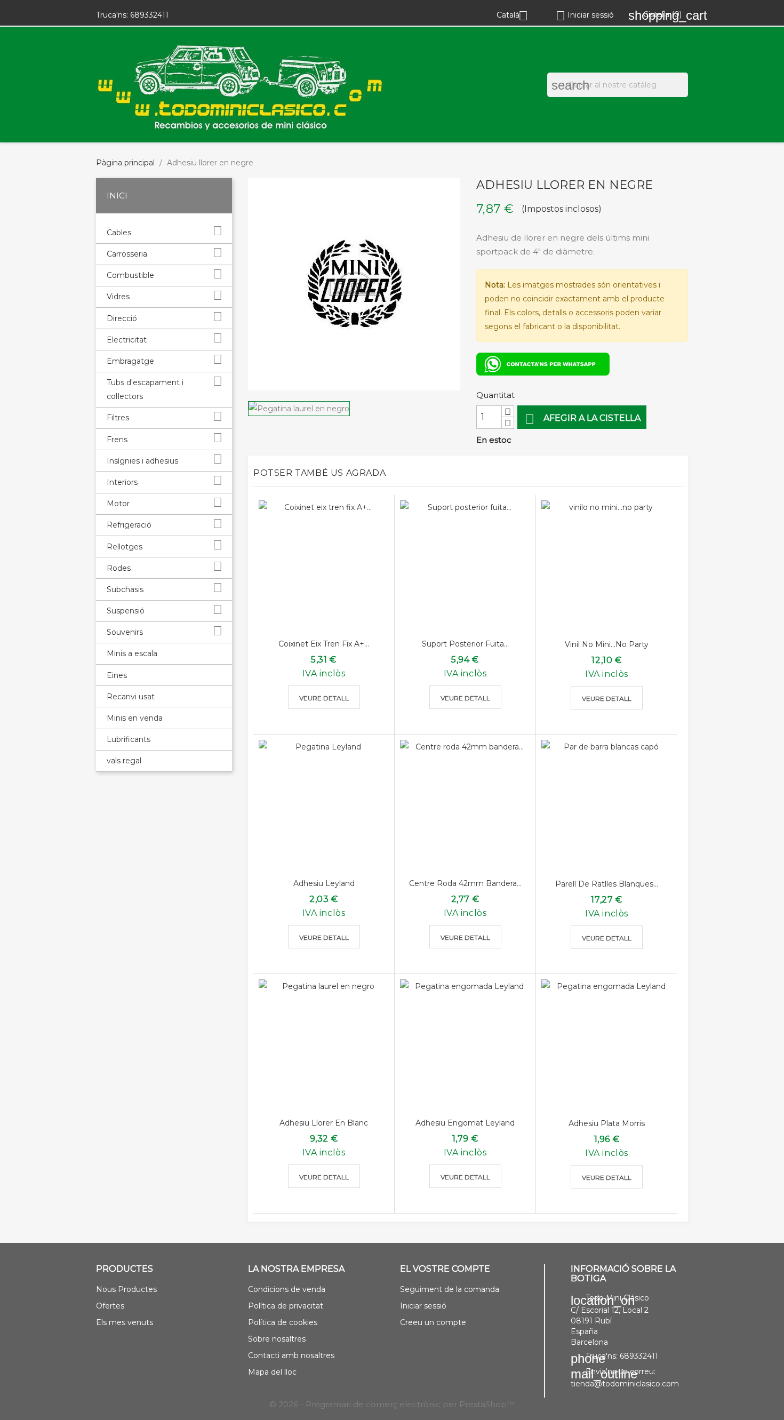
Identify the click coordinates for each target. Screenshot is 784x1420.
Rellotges (124, 547)
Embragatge (130, 361)
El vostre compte (445, 1269)
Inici (117, 195)
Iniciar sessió (423, 1306)
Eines (117, 675)
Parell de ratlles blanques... (606, 884)
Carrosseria (127, 254)
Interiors (122, 482)
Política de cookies (282, 1322)
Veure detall (324, 698)
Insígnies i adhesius (142, 461)
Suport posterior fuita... (465, 644)
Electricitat (127, 340)
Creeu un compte (433, 1322)
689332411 (149, 15)
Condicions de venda (286, 1289)
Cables (119, 232)
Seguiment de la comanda (449, 1289)
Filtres (118, 417)
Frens (117, 439)
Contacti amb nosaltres (291, 1355)
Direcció (122, 318)
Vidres (118, 296)
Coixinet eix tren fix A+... (323, 644)
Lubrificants (128, 739)
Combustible (130, 275)
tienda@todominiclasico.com (625, 1384)
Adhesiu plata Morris (607, 1123)
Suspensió (126, 611)
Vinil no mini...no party (607, 644)
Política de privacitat (285, 1306)
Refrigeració (129, 525)
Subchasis (125, 589)
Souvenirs (125, 632)
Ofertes (110, 1306)
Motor (118, 503)
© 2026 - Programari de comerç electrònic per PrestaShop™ (392, 1404)
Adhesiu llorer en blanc (323, 1123)
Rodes (119, 568)
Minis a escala (132, 653)
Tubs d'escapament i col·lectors (145, 389)
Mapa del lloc (272, 1372)
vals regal (124, 760)
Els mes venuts (124, 1322)
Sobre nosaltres (277, 1339)
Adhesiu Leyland (324, 883)
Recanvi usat (131, 696)
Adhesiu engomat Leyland (465, 1123)
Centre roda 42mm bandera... (465, 883)
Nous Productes (126, 1289)
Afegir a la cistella (583, 419)
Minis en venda (135, 718)
